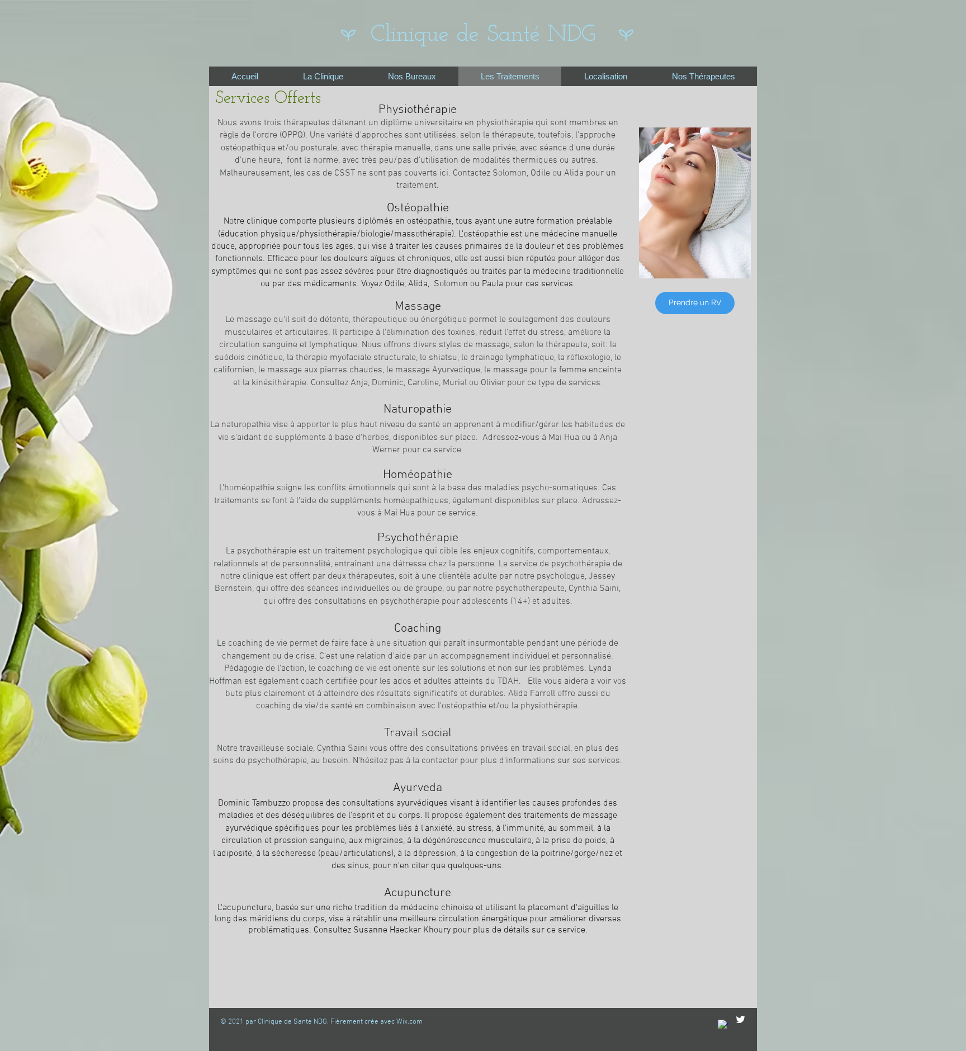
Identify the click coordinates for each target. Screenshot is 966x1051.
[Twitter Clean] (740, 1019)
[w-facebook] (723, 1025)
